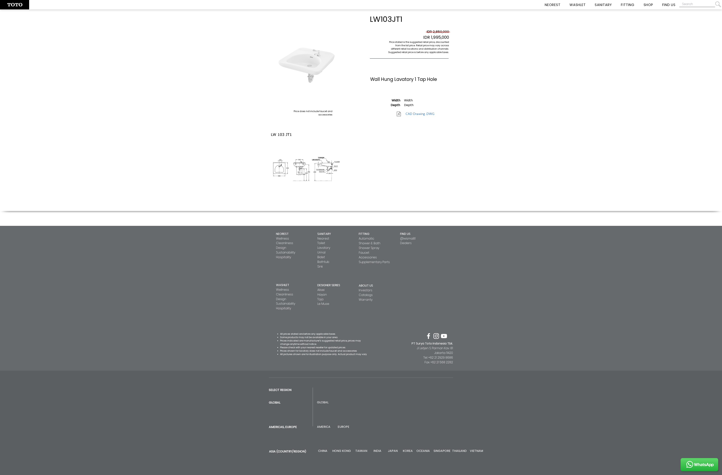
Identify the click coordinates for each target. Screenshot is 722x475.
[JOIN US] (699, 464)
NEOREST (282, 234)
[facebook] (428, 336)
